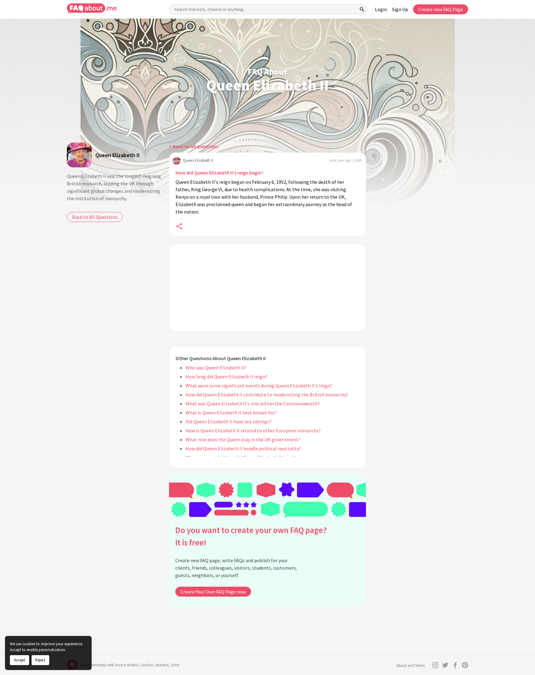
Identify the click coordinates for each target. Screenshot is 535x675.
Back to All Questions (95, 217)
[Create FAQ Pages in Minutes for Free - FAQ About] (91, 8)
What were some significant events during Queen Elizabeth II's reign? (258, 385)
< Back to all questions (193, 146)
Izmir (175, 665)
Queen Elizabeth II (117, 155)
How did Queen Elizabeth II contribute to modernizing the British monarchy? (267, 394)
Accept (19, 659)
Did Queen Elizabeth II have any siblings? (228, 421)
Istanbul (162, 665)
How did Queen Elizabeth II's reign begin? (219, 173)
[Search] (362, 9)
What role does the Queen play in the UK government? (242, 439)
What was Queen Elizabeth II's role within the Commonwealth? (252, 403)
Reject (40, 659)
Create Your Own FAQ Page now (213, 592)
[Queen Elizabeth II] (79, 155)
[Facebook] (455, 665)
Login (381, 9)
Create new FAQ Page (440, 9)
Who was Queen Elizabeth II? (215, 367)
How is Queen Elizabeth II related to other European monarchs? (253, 430)
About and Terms (410, 665)
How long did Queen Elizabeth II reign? (226, 376)
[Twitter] (445, 665)
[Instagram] (435, 665)
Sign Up (400, 9)
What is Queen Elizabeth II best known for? (231, 412)
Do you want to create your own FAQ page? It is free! (251, 536)
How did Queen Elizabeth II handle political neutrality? (243, 448)
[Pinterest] (465, 665)
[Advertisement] (267, 287)
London (146, 665)
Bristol (132, 665)
